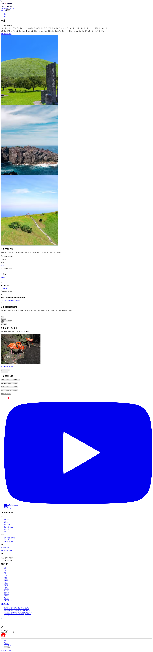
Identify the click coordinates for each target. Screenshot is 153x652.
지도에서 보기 (4, 372)
